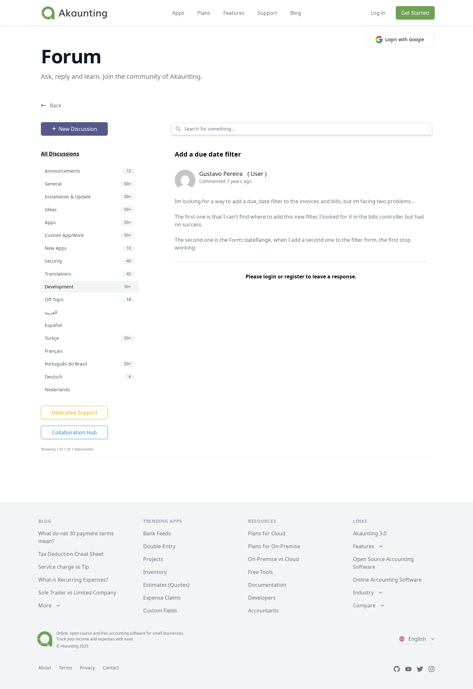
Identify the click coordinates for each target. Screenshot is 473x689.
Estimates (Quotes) (166, 584)
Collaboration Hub (74, 432)
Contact (111, 668)
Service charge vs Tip (63, 566)
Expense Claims (162, 597)
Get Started (415, 12)
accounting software (127, 633)
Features (234, 12)
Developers (262, 597)
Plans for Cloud (266, 533)
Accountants (263, 610)
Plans (203, 12)
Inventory (155, 572)
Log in (378, 12)
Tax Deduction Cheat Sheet (71, 554)
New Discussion (78, 128)
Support (267, 12)
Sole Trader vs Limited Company (77, 592)
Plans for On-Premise (274, 546)
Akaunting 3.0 (369, 533)
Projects (153, 559)
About (44, 668)
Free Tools (260, 572)
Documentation (267, 584)
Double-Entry (159, 546)
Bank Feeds (157, 533)
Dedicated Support (74, 412)
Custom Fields (160, 610)
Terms (65, 668)
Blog (295, 12)
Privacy (87, 668)
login (269, 276)
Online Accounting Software (387, 579)
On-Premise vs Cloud (273, 559)
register (294, 276)
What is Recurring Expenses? (73, 579)
